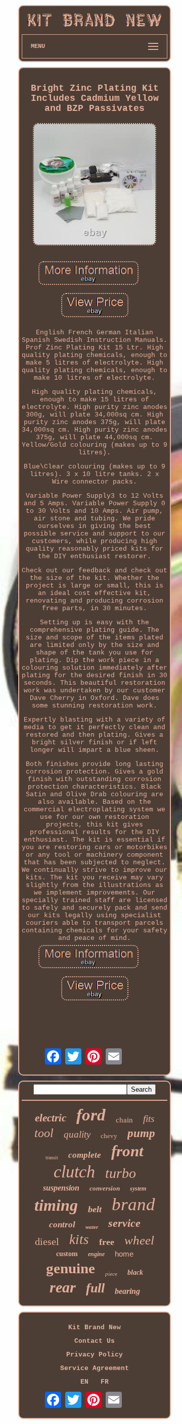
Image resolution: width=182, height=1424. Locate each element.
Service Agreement (94, 1368)
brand (133, 1204)
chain (124, 1120)
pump (141, 1133)
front (127, 1151)
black (135, 1272)
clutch (74, 1171)
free (106, 1242)
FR (105, 1382)
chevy (109, 1136)
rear (63, 1287)
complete (84, 1155)
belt (95, 1209)
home (124, 1254)
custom (67, 1254)
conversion (104, 1188)
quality (77, 1134)
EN (84, 1382)
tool (44, 1133)
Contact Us (94, 1341)
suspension (61, 1187)
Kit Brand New (94, 1327)
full (95, 1288)
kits (79, 1239)
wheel (139, 1240)
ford (91, 1115)
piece (111, 1274)
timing (56, 1205)
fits (148, 1118)
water (91, 1227)
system (138, 1188)
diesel (47, 1241)
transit (52, 1157)
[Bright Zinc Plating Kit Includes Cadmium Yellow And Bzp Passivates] (94, 185)
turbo (120, 1173)
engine (96, 1254)
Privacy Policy (94, 1354)
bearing (127, 1291)
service (124, 1223)
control (62, 1224)
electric (50, 1118)
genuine (70, 1268)
